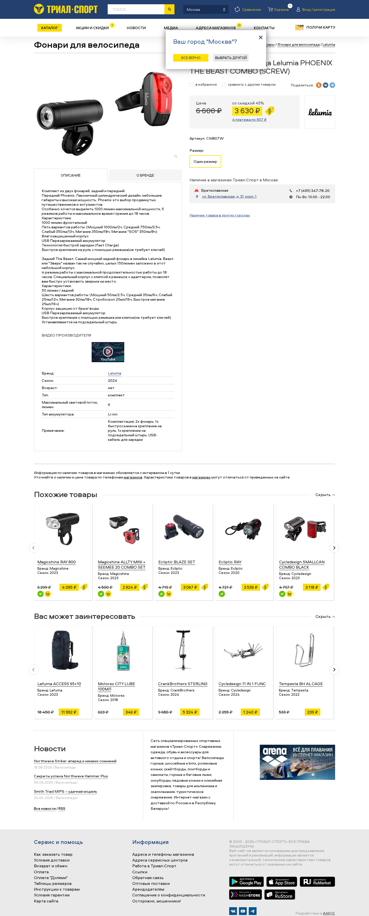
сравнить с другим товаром (252, 84)
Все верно (191, 57)
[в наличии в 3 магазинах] (222, 594)
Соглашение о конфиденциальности (168, 895)
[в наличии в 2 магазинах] (161, 594)
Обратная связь (148, 877)
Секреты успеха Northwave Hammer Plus (71, 776)
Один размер (205, 161)
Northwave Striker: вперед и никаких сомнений (75, 761)
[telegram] (332, 85)
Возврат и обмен (50, 866)
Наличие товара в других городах (220, 215)
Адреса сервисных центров (160, 860)
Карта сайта (46, 901)
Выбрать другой (231, 57)
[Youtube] (243, 911)
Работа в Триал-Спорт (154, 866)
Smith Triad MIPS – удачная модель (65, 791)
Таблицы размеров (53, 883)
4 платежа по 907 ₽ (249, 119)
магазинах (201, 477)
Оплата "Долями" (51, 877)
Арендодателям (148, 889)
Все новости (45, 808)
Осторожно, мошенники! (156, 901)
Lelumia (114, 373)
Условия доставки (52, 860)
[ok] (319, 85)
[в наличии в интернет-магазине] (48, 594)
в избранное (206, 84)
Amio (329, 913)
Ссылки (139, 872)
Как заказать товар (53, 854)
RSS (61, 808)
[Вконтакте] (233, 911)
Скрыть (323, 494)
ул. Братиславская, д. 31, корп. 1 (229, 196)
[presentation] (34, 548)
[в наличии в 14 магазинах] (40, 594)
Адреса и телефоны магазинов (163, 854)
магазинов (133, 477)
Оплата (41, 872)
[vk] (325, 85)
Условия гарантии (52, 895)
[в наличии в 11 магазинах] (282, 594)
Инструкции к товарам (57, 889)
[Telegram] (253, 911)
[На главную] (66, 9)
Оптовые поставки (151, 883)
